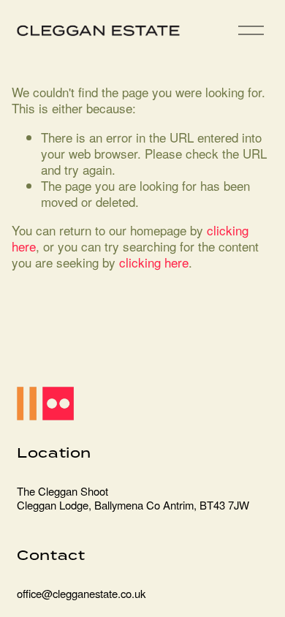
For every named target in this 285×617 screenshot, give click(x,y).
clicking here (154, 262)
